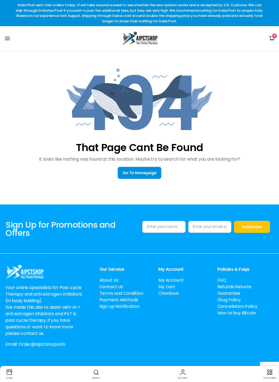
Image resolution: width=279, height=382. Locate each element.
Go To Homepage (140, 173)
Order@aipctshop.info (42, 344)
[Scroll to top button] (270, 357)
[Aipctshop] (139, 38)
